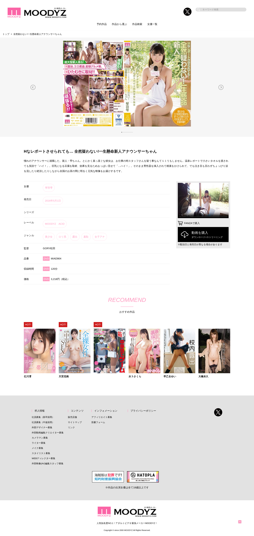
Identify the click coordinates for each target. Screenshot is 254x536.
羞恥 (86, 236)
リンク (71, 427)
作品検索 (137, 24)
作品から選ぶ (119, 24)
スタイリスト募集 (41, 453)
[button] (33, 87)
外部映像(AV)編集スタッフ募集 (47, 463)
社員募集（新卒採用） (43, 417)
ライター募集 (38, 443)
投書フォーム (98, 422)
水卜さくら (135, 376)
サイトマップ (75, 422)
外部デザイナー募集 (42, 427)
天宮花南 (64, 376)
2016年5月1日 (53, 200)
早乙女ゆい (170, 376)
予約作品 (102, 24)
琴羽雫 (49, 187)
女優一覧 (152, 24)
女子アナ (100, 236)
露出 (74, 236)
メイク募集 (37, 448)
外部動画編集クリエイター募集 (48, 432)
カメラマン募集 (40, 438)
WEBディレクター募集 (43, 458)
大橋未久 (203, 376)
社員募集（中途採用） (43, 422)
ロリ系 (62, 236)
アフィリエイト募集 (101, 417)
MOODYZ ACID (54, 223)
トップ (6, 34)
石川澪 (27, 376)
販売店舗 (72, 417)
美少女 (49, 236)
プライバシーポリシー (143, 410)
